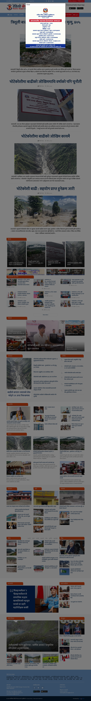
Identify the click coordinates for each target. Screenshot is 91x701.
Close (28, 4)
